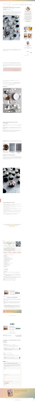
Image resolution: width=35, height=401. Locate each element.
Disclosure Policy (23, 398)
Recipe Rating (5, 374)
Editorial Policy (27, 398)
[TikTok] (30, 24)
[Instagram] (21, 2)
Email (4, 378)
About (18, 4)
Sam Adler (4, 8)
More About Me (28, 21)
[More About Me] (28, 8)
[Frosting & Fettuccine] (7, 3)
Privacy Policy (19, 398)
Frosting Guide (22, 4)
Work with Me (30, 4)
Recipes (16, 4)
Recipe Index (13, 398)
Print (5, 252)
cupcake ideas (11, 80)
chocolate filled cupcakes (16, 82)
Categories (28, 54)
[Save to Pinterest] (11, 324)
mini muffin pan (12, 152)
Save (19, 252)
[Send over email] (14, 324)
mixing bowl (13, 127)
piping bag (13, 62)
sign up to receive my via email (17, 0)
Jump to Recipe (4, 9)
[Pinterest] (22, 2)
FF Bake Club (26, 4)
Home (13, 4)
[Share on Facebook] (10, 324)
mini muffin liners (17, 272)
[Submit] (31, 2)
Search (31, 52)
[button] (7, 9)
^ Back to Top (6, 398)
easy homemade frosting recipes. (11, 84)
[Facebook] (23, 2)
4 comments (13, 8)
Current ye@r (5, 384)
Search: (28, 51)
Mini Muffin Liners (6, 269)
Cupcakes (7, 6)
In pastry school (14, 49)
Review (14, 252)
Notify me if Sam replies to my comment (8, 381)
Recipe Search (16, 398)
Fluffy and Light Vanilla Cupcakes (7, 335)
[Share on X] (12, 324)
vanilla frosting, (14, 83)
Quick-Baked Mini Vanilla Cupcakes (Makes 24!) (18, 336)
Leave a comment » (5, 342)
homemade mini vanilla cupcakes (17, 69)
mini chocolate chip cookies (16, 70)
